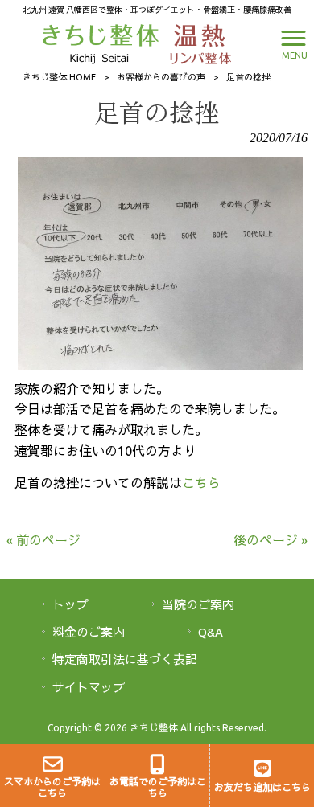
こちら (201, 483)
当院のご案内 (198, 605)
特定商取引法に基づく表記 (124, 659)
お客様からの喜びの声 (161, 77)
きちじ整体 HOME (59, 77)
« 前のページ (43, 540)
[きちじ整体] (103, 42)
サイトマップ (88, 687)
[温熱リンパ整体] (196, 42)
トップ (70, 605)
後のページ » (270, 540)
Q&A (210, 632)
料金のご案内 (88, 632)
